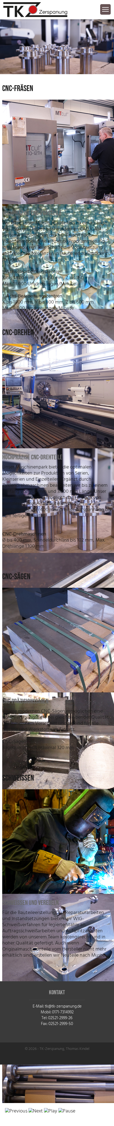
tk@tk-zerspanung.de (63, 1006)
